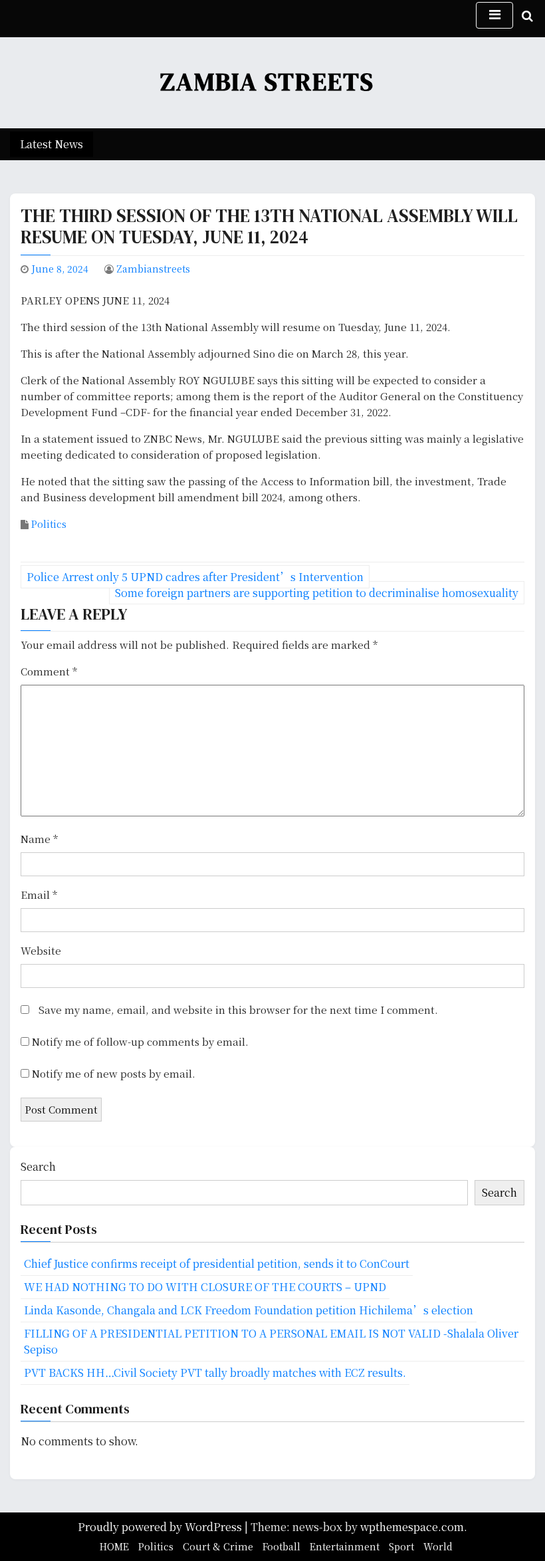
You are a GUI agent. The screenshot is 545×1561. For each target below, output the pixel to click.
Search (38, 1166)
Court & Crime (218, 1546)
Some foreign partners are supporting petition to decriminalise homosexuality (316, 592)
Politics (48, 524)
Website (41, 950)
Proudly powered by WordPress (161, 1526)
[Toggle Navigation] (494, 15)
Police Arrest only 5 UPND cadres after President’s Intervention (195, 576)
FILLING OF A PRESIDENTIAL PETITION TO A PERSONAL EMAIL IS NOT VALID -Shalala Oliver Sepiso (271, 1341)
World (438, 1546)
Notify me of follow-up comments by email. (140, 1041)
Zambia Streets (267, 81)
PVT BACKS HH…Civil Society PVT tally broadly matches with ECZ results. (215, 1372)
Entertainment (345, 1546)
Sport (401, 1546)
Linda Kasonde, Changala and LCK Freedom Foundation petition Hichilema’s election (248, 1310)
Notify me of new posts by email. (113, 1073)
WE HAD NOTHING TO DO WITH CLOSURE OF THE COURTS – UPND (205, 1286)
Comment (49, 671)
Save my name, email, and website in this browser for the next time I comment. (238, 1010)
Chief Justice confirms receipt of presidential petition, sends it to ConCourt (216, 1263)
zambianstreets (153, 268)
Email (39, 894)
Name (39, 839)
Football (281, 1546)
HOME (114, 1546)
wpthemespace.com (412, 1526)
